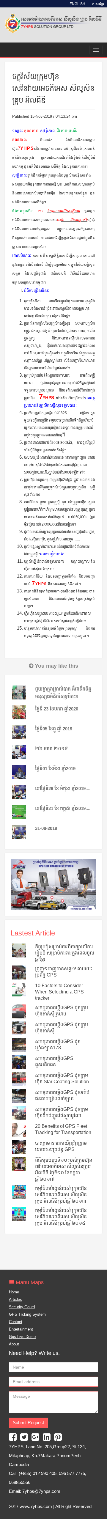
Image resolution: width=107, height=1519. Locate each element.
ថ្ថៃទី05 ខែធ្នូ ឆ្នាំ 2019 (53, 729)
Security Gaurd (22, 1307)
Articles (15, 1299)
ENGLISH (78, 4)
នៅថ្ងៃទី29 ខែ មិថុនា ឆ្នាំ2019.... (62, 788)
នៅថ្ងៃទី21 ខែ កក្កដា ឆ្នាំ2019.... (62, 808)
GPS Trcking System (27, 1314)
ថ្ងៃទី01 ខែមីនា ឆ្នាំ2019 (55, 768)
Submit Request (28, 1422)
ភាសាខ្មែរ (98, 4)
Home (14, 1292)
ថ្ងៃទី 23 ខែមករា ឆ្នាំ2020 (56, 709)
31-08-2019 (46, 828)
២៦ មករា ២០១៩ (51, 748)
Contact (15, 1322)
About (14, 1344)
